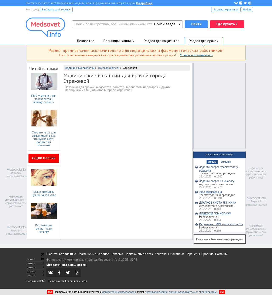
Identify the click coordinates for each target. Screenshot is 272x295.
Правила (207, 254)
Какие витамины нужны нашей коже (44, 193)
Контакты (162, 254)
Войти (247, 9)
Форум (212, 161)
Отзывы (226, 161)
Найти (196, 24)
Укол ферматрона (210, 191)
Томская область (108, 67)
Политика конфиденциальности (67, 281)
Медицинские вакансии (79, 67)
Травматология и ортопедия (217, 173)
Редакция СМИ (36, 281)
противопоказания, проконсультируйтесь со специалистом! (181, 292)
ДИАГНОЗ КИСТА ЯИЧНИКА (217, 202)
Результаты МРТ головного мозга (221, 224)
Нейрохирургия (208, 216)
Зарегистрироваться (225, 9)
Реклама (117, 254)
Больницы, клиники (119, 41)
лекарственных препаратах (119, 292)
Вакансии (177, 254)
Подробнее (144, 3)
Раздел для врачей (203, 41)
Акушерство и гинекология (216, 184)
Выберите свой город (55, 9)
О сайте (51, 254)
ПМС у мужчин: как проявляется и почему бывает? (43, 99)
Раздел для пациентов (161, 41)
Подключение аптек (139, 254)
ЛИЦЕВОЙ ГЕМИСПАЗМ (215, 213)
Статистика (67, 254)
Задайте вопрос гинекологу (216, 181)
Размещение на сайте (93, 254)
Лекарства (85, 41)
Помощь (221, 254)
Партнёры (193, 254)
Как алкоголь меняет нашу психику (43, 228)
